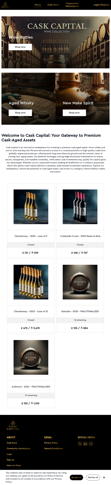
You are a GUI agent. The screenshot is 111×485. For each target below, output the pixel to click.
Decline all (93, 477)
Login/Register (102, 5)
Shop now (20, 47)
